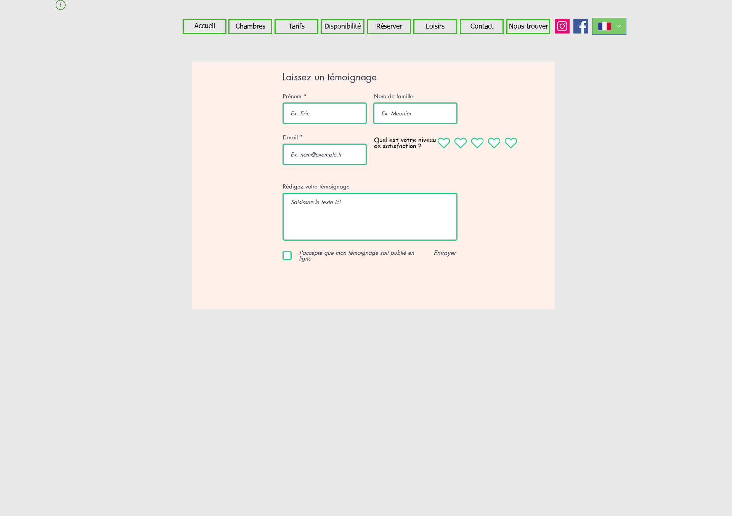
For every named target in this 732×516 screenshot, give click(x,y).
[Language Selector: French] (609, 26)
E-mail (290, 137)
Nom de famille (393, 96)
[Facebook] (580, 26)
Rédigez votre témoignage (316, 186)
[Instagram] (562, 26)
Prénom (292, 96)
